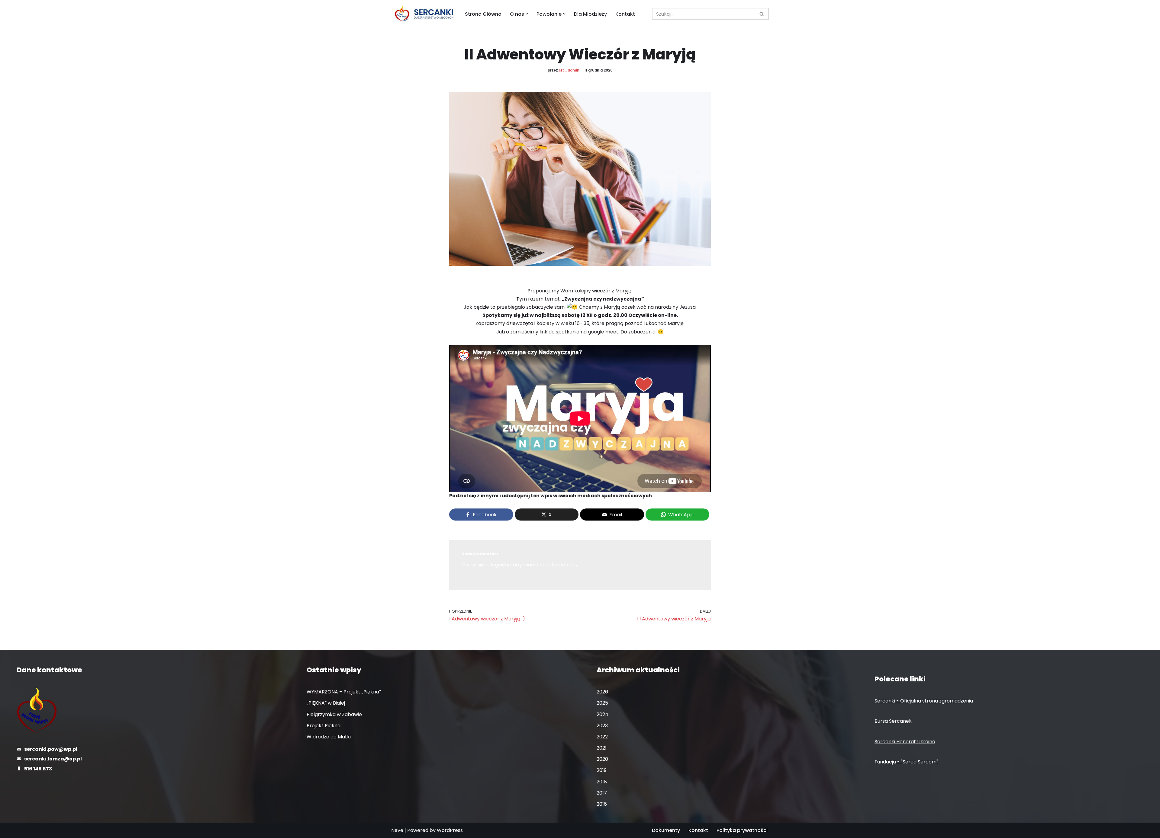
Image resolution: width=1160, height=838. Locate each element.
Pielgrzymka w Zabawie (334, 714)
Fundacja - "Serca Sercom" (906, 761)
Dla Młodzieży (590, 14)
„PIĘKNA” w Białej (326, 702)
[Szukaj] (762, 14)
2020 (602, 759)
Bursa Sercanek (893, 721)
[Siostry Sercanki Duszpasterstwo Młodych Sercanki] (423, 13)
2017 (602, 792)
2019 (602, 770)
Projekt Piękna (323, 725)
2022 (602, 736)
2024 (602, 714)
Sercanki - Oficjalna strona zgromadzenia (924, 700)
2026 (602, 691)
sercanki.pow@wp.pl (50, 749)
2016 (602, 804)
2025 (602, 702)
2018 (602, 781)
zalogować (498, 564)
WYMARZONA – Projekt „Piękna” (344, 691)
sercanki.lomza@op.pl (53, 758)
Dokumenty (666, 830)
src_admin (569, 70)
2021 (602, 747)
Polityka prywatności (742, 830)
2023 (602, 725)
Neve (397, 830)
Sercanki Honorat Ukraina (905, 741)
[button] (527, 14)
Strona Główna (483, 14)
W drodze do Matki (329, 736)
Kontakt (625, 14)
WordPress (450, 830)
